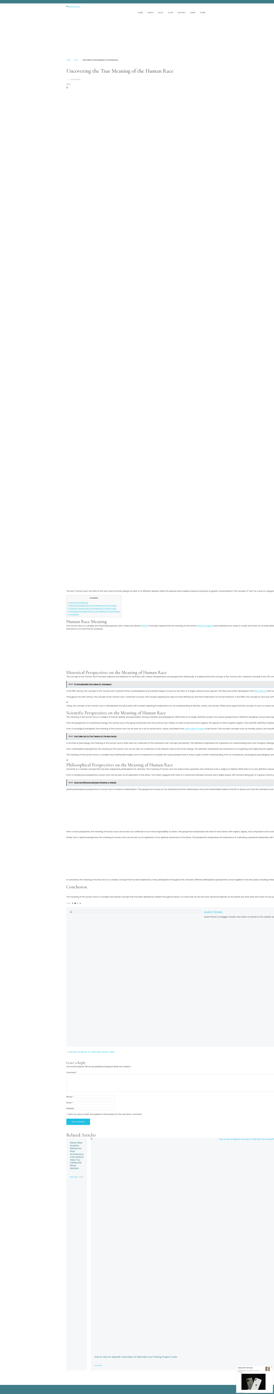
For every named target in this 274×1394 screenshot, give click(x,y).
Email (69, 1102)
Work (203, 12)
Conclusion (73, 614)
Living (192, 12)
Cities (170, 12)
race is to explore (205, 625)
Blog (161, 12)
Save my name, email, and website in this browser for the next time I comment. (105, 1114)
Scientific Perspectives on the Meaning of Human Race (92, 608)
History (181, 12)
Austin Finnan (75, 79)
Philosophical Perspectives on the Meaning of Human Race (94, 611)
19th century (260, 691)
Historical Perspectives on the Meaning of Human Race (92, 605)
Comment (71, 1072)
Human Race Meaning (78, 602)
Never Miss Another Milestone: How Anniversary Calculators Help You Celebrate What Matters (76, 1155)
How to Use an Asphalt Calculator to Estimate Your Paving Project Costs (135, 1356)
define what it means (195, 728)
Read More (74, 1177)
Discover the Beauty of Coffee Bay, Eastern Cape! (92, 1052)
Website (70, 1108)
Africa (151, 12)
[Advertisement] (137, 38)
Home (140, 12)
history (144, 625)
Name (69, 1097)
